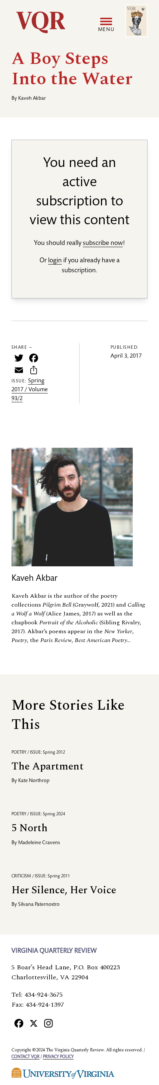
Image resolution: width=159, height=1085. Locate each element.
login (55, 260)
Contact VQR (25, 1057)
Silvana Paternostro (39, 904)
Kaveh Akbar (32, 98)
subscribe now (103, 243)
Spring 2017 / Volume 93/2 (29, 390)
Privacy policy (58, 1057)
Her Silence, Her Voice (63, 890)
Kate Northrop (34, 781)
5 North (29, 828)
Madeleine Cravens (39, 843)
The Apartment (47, 766)
